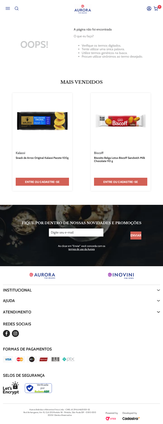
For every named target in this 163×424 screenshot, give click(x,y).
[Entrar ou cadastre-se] (149, 8)
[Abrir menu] (7, 8)
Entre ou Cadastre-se (42, 182)
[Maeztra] (131, 419)
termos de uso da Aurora (81, 249)
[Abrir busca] (16, 8)
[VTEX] (111, 419)
